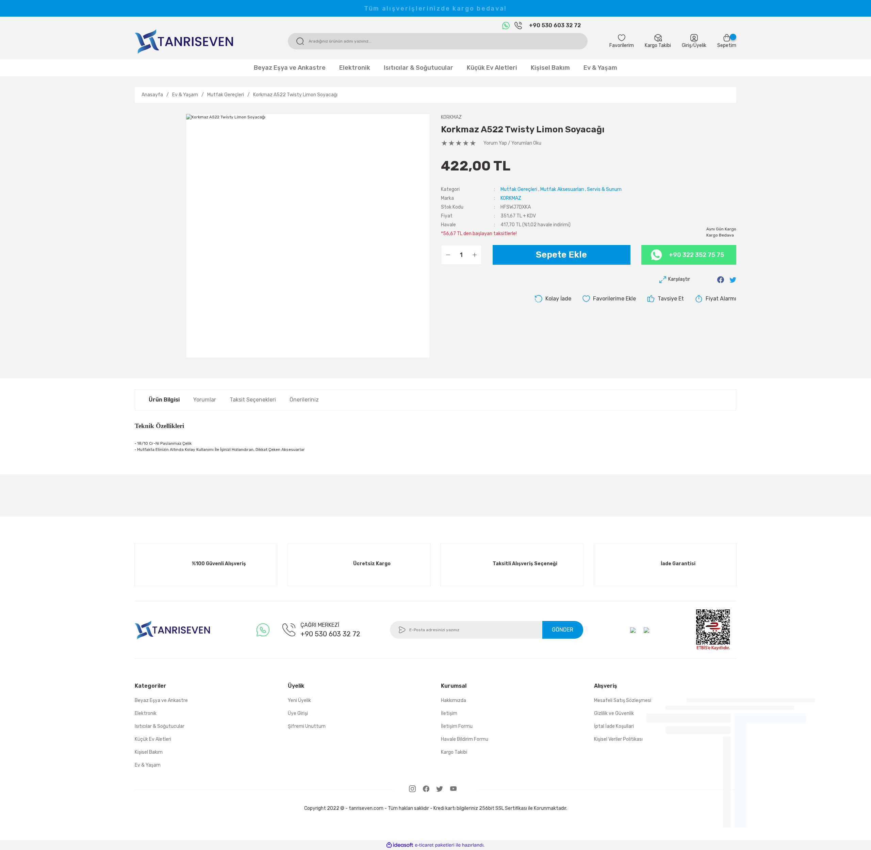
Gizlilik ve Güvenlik (614, 713)
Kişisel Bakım (149, 752)
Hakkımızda (453, 700)
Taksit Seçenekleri (253, 399)
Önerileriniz (304, 399)
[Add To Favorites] (609, 299)
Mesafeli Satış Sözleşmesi (622, 700)
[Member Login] (694, 38)
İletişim (449, 713)
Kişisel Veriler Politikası (618, 739)
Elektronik (146, 713)
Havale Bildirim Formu (464, 739)
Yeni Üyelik (299, 700)
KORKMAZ (451, 117)
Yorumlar (204, 399)
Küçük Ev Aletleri (153, 739)
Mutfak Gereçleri (518, 189)
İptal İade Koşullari (614, 726)
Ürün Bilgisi (164, 399)
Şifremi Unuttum (307, 726)
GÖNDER (562, 629)
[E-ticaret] (435, 845)
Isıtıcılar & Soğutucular (159, 726)
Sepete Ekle (561, 254)
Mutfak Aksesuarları (562, 189)
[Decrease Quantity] (448, 254)
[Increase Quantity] (474, 254)
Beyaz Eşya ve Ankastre (161, 700)
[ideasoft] (399, 845)
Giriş (686, 45)
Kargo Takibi (454, 752)
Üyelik (699, 45)
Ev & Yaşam (148, 765)
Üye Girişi (298, 713)
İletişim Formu (457, 726)
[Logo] (184, 41)
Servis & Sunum (604, 189)
